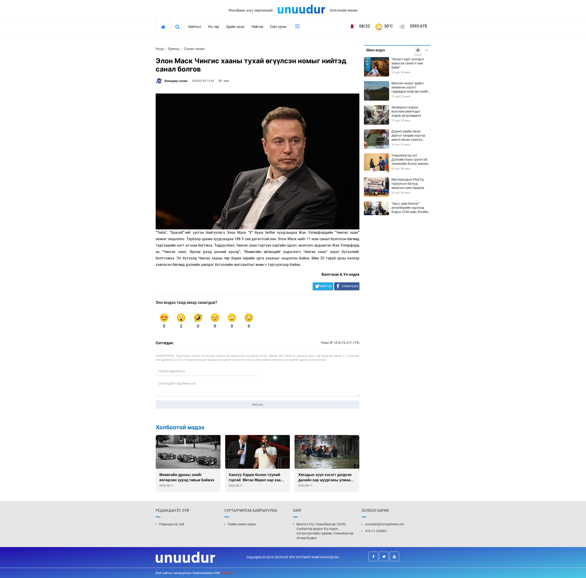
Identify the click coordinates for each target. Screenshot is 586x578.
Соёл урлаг (278, 27)
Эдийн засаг (235, 27)
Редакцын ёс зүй (171, 524)
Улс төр (213, 27)
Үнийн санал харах (242, 524)
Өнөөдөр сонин (175, 81)
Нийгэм (257, 27)
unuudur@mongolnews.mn (384, 524)
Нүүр (160, 49)
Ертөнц (173, 49)
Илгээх (257, 404)
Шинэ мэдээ (375, 50)
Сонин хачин (194, 49)
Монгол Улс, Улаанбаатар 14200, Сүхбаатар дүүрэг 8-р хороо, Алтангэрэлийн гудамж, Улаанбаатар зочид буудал (324, 531)
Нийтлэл (194, 27)
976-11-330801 (376, 531)
